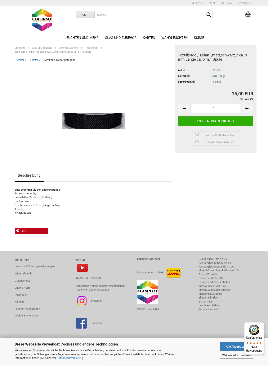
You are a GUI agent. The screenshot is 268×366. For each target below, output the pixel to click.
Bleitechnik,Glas (208, 297)
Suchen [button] (198, 3)
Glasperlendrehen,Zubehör (214, 282)
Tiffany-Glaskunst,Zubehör (214, 289)
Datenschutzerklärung (70, 358)
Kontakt (19, 301)
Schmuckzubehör (208, 309)
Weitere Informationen (236, 355)
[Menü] (261, 324)
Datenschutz (22, 280)
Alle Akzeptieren (237, 346)
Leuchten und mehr (81, 38)
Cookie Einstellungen (27, 315)
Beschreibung (29, 175)
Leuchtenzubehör (208, 305)
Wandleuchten (174, 38)
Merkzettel (247, 3)
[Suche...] (209, 15)
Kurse (199, 38)
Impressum (21, 294)
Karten (149, 38)
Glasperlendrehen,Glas (211, 278)
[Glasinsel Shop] (42, 19)
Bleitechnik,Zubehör (210, 293)
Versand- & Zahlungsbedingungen (35, 266)
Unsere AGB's (23, 287)
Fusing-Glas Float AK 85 (212, 258)
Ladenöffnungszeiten (27, 308)
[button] (212, 3)
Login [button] (228, 3)
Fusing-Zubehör (207, 274)
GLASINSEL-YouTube (88, 277)
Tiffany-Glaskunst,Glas (212, 286)
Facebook (97, 323)
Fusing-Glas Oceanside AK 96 (216, 266)
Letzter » (35, 59)
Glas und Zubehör (121, 38)
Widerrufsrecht (23, 273)
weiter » (21, 59)
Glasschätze (205, 301)
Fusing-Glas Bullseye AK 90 (214, 262)
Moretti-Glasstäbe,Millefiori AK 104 (219, 270)
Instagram (96, 300)
